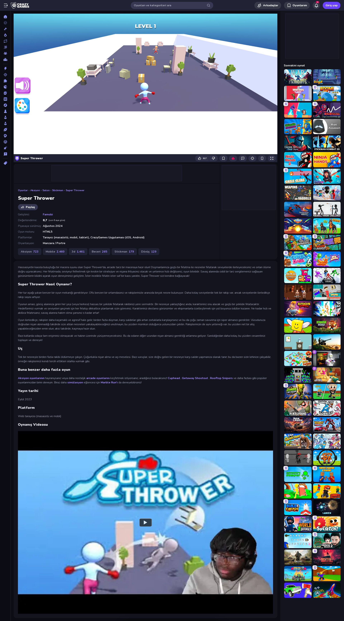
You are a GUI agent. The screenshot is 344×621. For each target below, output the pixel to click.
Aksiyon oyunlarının (31, 378)
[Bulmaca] (5, 81)
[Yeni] (5, 29)
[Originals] (5, 47)
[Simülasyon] (5, 123)
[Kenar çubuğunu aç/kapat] (5, 5)
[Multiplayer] (5, 53)
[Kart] (5, 93)
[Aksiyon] (5, 69)
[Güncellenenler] (5, 41)
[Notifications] (316, 5)
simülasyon (75, 382)
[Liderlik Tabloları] (5, 59)
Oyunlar (23, 190)
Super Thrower (75, 190)
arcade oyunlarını (98, 378)
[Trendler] (5, 35)
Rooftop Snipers (221, 378)
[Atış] (5, 75)
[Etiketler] (5, 163)
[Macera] (5, 105)
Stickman (57, 190)
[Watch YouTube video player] (145, 522)
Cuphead (174, 378)
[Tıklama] (5, 148)
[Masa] (5, 111)
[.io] (5, 87)
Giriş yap (332, 5)
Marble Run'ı (109, 382)
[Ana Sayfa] (5, 17)
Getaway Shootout (195, 378)
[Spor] (5, 130)
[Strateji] (5, 136)
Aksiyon (35, 190)
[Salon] (5, 117)
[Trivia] (5, 154)
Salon (46, 190)
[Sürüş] (5, 142)
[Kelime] (5, 99)
